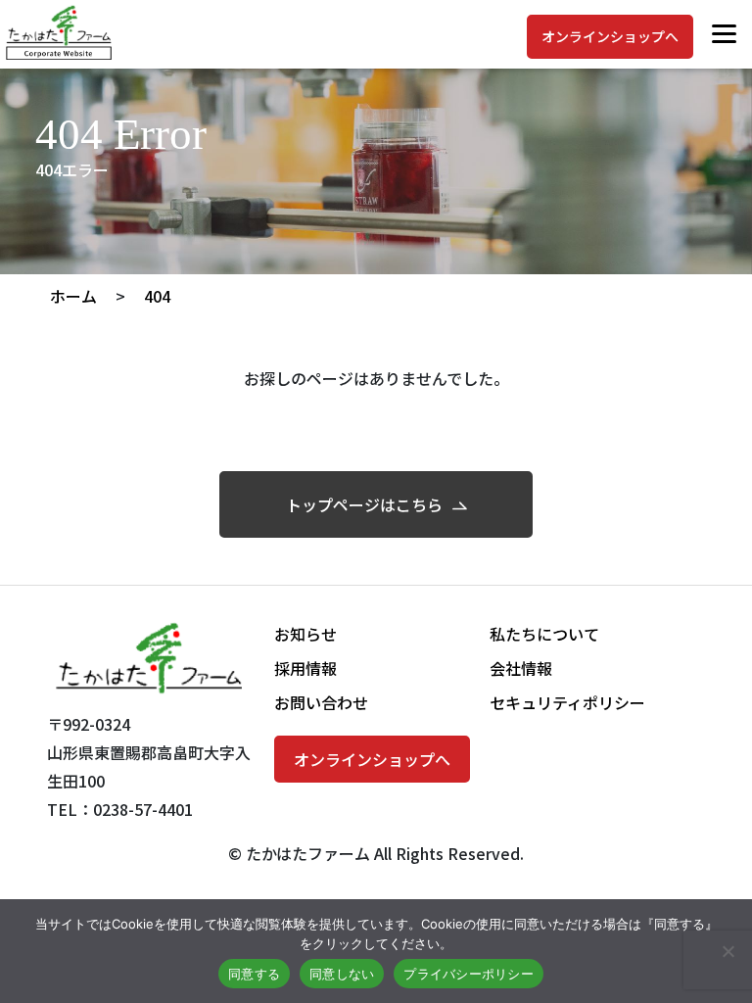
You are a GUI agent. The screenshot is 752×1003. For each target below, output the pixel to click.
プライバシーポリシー (468, 973)
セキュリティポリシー (567, 702)
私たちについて (544, 633)
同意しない (341, 973)
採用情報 (305, 668)
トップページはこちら (364, 504)
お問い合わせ (321, 702)
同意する (254, 973)
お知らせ (305, 633)
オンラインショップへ (610, 36)
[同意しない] (727, 951)
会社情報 (521, 668)
